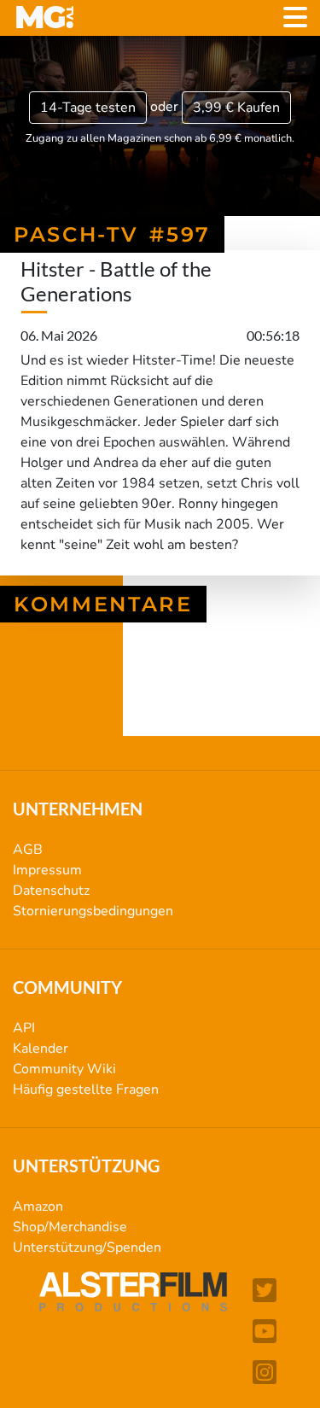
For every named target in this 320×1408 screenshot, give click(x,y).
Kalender (40, 1048)
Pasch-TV (167, 705)
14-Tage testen (88, 107)
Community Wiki (64, 1069)
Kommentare (103, 604)
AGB (28, 849)
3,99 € (236, 107)
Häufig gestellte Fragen (86, 1089)
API (24, 1028)
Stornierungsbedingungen (93, 911)
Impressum (47, 870)
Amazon (38, 1206)
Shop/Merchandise (70, 1227)
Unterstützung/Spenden (87, 1247)
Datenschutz (51, 890)
